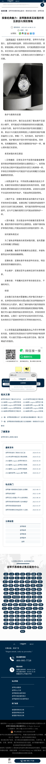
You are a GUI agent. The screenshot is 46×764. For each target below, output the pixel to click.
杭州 (39, 578)
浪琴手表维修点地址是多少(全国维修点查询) (17, 510)
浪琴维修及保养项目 (19, 693)
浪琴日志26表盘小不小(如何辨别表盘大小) (17, 498)
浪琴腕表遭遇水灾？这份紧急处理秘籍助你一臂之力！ (25, 417)
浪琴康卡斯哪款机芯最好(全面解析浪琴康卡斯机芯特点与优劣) (17, 489)
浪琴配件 (23, 538)
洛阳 (39, 616)
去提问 (27, 373)
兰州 (10, 604)
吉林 (23, 597)
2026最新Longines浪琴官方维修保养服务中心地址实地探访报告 (17, 465)
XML (36, 729)
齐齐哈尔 (7, 597)
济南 (5, 585)
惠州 (10, 627)
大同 (29, 604)
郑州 (11, 578)
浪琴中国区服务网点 (19, 696)
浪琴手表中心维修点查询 (9, 437)
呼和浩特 (16, 597)
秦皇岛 (16, 608)
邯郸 (39, 589)
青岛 (27, 585)
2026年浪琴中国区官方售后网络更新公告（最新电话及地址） (17, 457)
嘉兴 (17, 616)
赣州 (22, 601)
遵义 (29, 627)
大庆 (10, 608)
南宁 (21, 585)
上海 (11, 574)
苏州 (6, 589)
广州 (17, 574)
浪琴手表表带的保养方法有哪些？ (17, 502)
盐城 (40, 627)
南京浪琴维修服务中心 (23, 330)
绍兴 (22, 616)
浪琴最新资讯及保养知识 (20, 699)
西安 (10, 582)
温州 (11, 616)
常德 (28, 620)
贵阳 (27, 582)
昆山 (11, 593)
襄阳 (11, 624)
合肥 (40, 582)
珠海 (39, 597)
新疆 (4, 604)
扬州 (11, 612)
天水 (34, 627)
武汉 (5, 582)
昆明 (10, 585)
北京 (6, 574)
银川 (15, 604)
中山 (28, 593)
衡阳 (22, 620)
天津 (28, 574)
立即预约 (23, 383)
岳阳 (17, 620)
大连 (16, 582)
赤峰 (40, 604)
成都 (33, 574)
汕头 (6, 601)
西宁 (16, 627)
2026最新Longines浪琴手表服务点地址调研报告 (17, 405)
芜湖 (34, 597)
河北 (17, 589)
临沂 (33, 612)
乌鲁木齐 (23, 604)
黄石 (6, 624)
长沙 (17, 578)
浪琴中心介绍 (16, 690)
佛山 (22, 593)
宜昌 (28, 624)
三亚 (11, 601)
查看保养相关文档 (18, 713)
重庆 (39, 574)
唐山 (33, 589)
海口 (17, 601)
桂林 (5, 627)
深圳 (22, 574)
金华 (33, 616)
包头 (4, 608)
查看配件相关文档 (18, 715)
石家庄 (39, 585)
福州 (21, 582)
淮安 (22, 612)
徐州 (40, 608)
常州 (6, 612)
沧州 (22, 608)
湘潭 (39, 620)
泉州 (33, 624)
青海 (39, 601)
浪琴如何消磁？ (11, 494)
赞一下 (18, 373)
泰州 (22, 631)
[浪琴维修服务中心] (10, 1)
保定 (28, 589)
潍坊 (28, 612)
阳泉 (35, 604)
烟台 (39, 612)
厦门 (28, 578)
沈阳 (33, 585)
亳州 (6, 616)
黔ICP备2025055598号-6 (25, 729)
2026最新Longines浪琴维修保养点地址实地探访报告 (18, 408)
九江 (35, 608)
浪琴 (23, 542)
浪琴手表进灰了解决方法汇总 (11, 399)
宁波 (22, 578)
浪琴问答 (41, 11)
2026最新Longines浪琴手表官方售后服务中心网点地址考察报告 (22, 402)
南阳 (11, 620)
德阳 (33, 593)
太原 (22, 589)
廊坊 (6, 593)
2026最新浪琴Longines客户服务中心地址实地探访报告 (17, 473)
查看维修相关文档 (18, 710)
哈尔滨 (33, 582)
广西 (17, 593)
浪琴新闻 (23, 534)
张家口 (29, 608)
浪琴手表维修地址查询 (16, 11)
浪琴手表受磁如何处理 (13, 506)
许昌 (6, 620)
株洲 (33, 620)
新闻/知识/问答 (31, 11)
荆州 (22, 624)
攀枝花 (22, 627)
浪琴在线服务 (16, 687)
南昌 (16, 585)
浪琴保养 (23, 530)
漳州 (28, 601)
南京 (6, 578)
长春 (11, 589)
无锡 (28, 597)
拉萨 (33, 601)
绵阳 (39, 593)
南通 (17, 612)
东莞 (33, 578)
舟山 (28, 616)
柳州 (39, 624)
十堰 (17, 624)
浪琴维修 (11, 40)
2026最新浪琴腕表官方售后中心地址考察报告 (16, 411)
